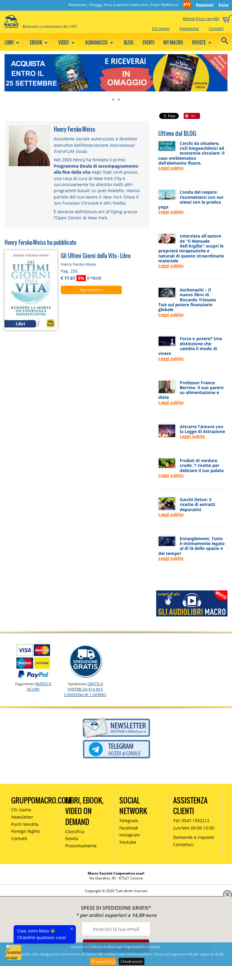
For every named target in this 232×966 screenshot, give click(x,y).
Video (64, 42)
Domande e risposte (193, 837)
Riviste (199, 42)
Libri (9, 42)
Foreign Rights (25, 831)
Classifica (74, 831)
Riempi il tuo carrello (201, 18)
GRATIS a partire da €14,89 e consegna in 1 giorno (85, 689)
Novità (71, 838)
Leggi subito (171, 168)
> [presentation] (119, 99)
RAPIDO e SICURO (39, 686)
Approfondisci (91, 289)
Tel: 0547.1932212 (191, 820)
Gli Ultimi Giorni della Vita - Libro (95, 255)
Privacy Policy (103, 961)
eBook (36, 42)
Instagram (129, 835)
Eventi (148, 42)
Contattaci (183, 844)
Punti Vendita (24, 824)
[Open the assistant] (13, 952)
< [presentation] (113, 99)
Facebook (128, 828)
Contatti (216, 28)
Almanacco (96, 42)
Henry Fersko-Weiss (78, 264)
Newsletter (189, 28)
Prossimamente (81, 846)
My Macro (173, 42)
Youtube (127, 842)
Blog (129, 42)
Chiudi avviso (132, 961)
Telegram (128, 820)
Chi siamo (160, 28)
